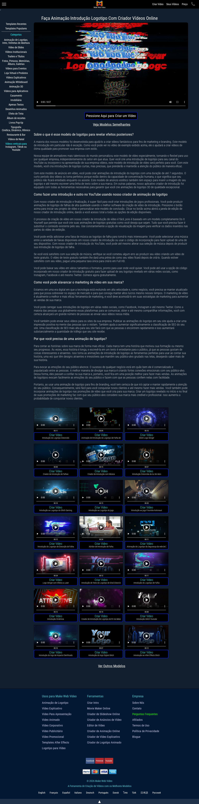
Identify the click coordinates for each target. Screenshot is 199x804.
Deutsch (90, 792)
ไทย (125, 792)
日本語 (144, 792)
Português (103, 792)
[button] (56, 420)
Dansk (116, 792)
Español (66, 792)
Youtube (108, 761)
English (41, 792)
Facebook (90, 761)
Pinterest (99, 761)
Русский (156, 792)
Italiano (78, 792)
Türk (134, 792)
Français (54, 792)
